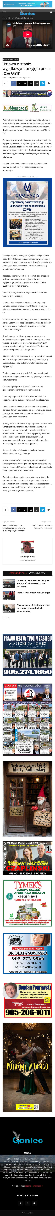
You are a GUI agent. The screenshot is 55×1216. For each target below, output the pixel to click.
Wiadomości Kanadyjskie (24, 18)
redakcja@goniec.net (34, 1186)
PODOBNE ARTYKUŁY (18, 573)
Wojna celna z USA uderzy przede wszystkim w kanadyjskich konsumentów (33, 608)
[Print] (36, 83)
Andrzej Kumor (12, 78)
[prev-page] (4, 617)
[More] (48, 83)
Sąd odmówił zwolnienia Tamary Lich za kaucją (42, 526)
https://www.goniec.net (27, 560)
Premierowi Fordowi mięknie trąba (33, 592)
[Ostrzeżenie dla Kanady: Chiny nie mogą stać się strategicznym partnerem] (9, 583)
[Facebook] (13, 83)
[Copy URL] (25, 83)
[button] (4, 12)
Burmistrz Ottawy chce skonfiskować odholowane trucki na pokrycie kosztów (14, 528)
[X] (19, 83)
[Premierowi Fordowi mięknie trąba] (9, 595)
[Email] (30, 83)
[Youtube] (34, 1203)
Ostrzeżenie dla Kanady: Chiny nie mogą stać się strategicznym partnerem (33, 583)
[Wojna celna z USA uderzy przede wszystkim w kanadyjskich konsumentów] (9, 608)
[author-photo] (27, 553)
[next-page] (8, 617)
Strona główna (8, 18)
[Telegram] (42, 83)
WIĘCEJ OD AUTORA (37, 573)
